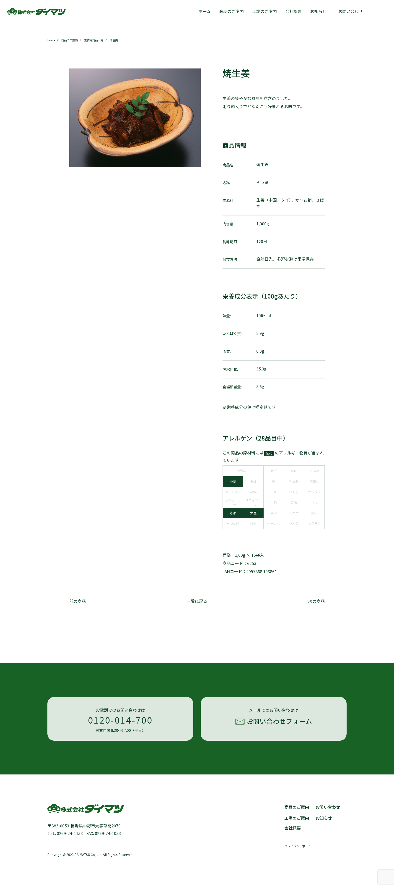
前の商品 (77, 601)
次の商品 (316, 601)
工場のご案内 (264, 11)
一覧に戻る (197, 601)
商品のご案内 (231, 11)
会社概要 (293, 11)
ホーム (205, 11)
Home (51, 40)
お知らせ (318, 11)
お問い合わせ (328, 807)
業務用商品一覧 (93, 40)
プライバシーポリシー (299, 846)
